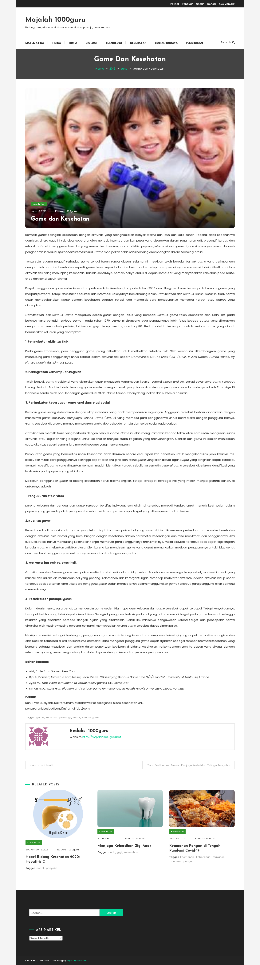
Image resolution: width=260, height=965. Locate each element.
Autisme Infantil (42, 765)
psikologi (65, 717)
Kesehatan (138, 43)
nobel (40, 868)
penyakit (51, 868)
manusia (51, 717)
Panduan (187, 4)
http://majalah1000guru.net (101, 737)
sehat (76, 717)
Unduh (200, 4)
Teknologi (113, 43)
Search (226, 42)
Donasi (211, 4)
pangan (188, 861)
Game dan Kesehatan (60, 219)
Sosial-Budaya (166, 43)
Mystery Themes (77, 960)
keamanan (187, 857)
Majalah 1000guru (55, 20)
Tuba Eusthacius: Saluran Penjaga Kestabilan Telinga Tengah (187, 765)
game (40, 717)
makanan (219, 857)
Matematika (34, 43)
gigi (119, 852)
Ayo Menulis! (227, 4)
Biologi (91, 43)
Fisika (56, 43)
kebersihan (131, 852)
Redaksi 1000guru (66, 211)
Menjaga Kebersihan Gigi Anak (124, 846)
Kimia (73, 43)
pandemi (175, 861)
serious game (91, 717)
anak (111, 852)
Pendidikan (194, 43)
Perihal (174, 4)
